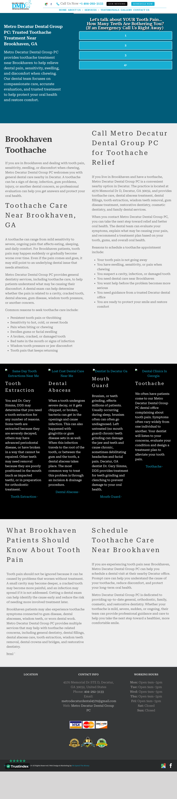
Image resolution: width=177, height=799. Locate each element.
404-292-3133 (94, 692)
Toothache (153, 466)
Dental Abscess (67, 492)
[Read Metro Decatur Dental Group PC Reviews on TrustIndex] (17, 767)
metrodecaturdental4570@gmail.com (89, 701)
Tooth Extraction (23, 496)
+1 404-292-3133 (91, 3)
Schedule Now (143, 4)
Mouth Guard (110, 496)
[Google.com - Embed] (31, 699)
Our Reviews (117, 4)
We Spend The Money (80, 766)
